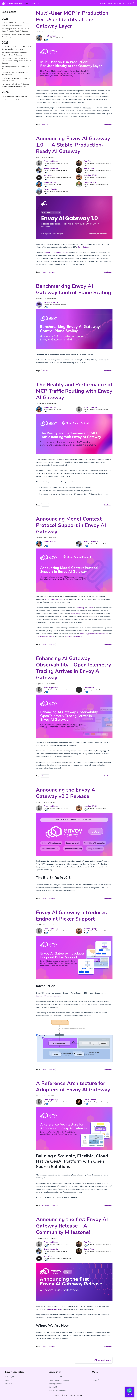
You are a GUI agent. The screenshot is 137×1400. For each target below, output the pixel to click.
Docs (33, 3)
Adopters (55, 1205)
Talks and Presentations (57, 1390)
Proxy (7, 1380)
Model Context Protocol (54, 599)
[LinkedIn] (47, 40)
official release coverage (45, 636)
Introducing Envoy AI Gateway (12, 100)
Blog (26, 3)
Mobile (7, 1384)
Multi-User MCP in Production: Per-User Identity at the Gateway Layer (15, 24)
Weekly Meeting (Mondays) (58, 1380)
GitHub (129, 3)
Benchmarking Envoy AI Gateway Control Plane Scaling (16, 35)
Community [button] (118, 3)
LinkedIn (51, 1387)
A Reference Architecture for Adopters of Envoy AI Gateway (16, 79)
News (44, 272)
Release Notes (106, 3)
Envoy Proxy (75, 613)
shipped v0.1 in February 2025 (55, 252)
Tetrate (90, 608)
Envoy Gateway (84, 247)
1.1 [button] (38, 3)
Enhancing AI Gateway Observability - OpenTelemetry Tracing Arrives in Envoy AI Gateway (16, 60)
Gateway (8, 1377)
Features (45, 124)
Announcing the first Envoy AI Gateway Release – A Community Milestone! (15, 85)
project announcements (73, 636)
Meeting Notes (54, 1384)
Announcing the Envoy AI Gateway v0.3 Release (15, 67)
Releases (52, 272)
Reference (45, 1205)
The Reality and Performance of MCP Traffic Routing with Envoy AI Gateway (17, 48)
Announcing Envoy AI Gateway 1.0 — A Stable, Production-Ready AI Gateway (15, 30)
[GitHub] (45, 40)
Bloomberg (80, 608)
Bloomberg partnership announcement (94, 633)
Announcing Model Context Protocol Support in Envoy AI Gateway (14, 53)
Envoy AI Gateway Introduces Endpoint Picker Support (15, 73)
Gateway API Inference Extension (48, 996)
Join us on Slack (54, 1377)
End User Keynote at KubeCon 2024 (14, 96)
